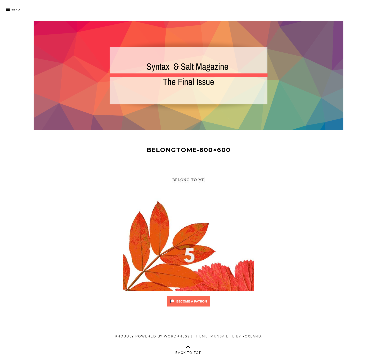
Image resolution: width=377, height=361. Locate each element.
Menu (15, 9)
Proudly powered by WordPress (152, 336)
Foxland (251, 336)
